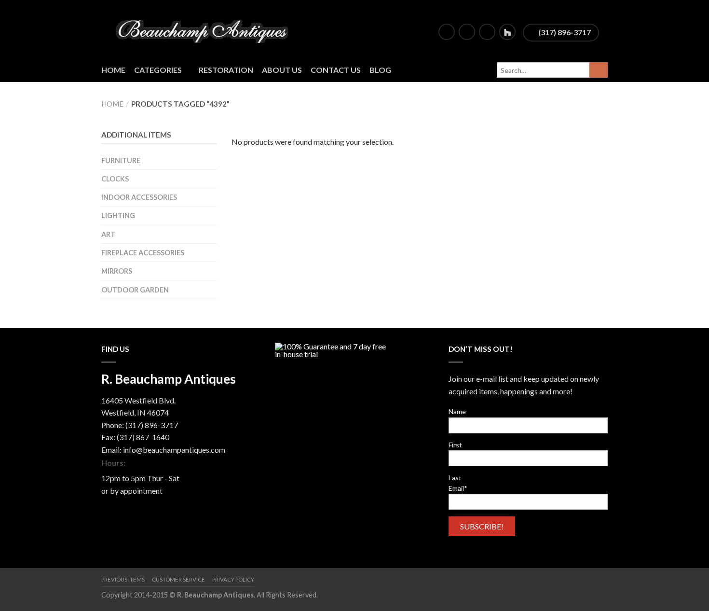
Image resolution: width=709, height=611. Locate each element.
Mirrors (116, 271)
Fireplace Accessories (142, 253)
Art (108, 234)
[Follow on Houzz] (507, 32)
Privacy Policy (233, 579)
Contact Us (336, 69)
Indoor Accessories (139, 197)
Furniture (120, 160)
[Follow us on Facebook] (446, 32)
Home (113, 69)
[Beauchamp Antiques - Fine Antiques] (205, 29)
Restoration (226, 69)
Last (455, 477)
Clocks (115, 179)
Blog (380, 69)
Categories (158, 69)
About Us (282, 69)
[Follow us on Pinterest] (487, 32)
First (455, 445)
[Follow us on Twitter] (467, 32)
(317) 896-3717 (564, 32)
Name (457, 411)
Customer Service (178, 579)
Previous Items (123, 579)
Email (458, 488)
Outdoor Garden (135, 290)
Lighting (118, 215)
